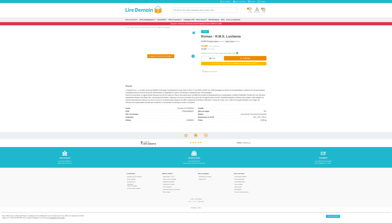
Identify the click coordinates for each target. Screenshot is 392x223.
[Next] (193, 56)
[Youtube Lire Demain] (196, 136)
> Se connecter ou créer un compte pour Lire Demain (234, 63)
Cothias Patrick (213, 41)
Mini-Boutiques (214, 19)
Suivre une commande (169, 179)
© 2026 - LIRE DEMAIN (196, 199)
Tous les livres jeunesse (241, 192)
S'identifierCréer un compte (132, 185)
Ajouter (246, 58)
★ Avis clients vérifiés (133, 188)
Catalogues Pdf (189, 19)
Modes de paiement (168, 182)
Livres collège (238, 184)
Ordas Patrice (229, 41)
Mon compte (166, 192)
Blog (222, 19)
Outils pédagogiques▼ (147, 19)
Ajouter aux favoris (210, 71)
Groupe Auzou (131, 182)
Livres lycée (237, 187)
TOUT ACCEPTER (333, 216)
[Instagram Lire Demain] (185, 136)
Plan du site (201, 201)
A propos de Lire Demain (134, 176)
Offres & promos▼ (175, 19)
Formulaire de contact (205, 176)
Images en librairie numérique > (160, 56)
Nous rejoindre (131, 179)
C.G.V (194, 201)
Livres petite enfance (240, 176)
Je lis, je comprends (233, 19)
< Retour (205, 31)
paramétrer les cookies (57, 218)
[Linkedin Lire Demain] (206, 136)
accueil (127, 27)
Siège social (202, 179)
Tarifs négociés (167, 187)
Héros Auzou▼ (201, 19)
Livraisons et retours (169, 184)
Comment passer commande (171, 189)
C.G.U (189, 201)
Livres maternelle (239, 179)
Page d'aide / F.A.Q (168, 176)
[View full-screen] (194, 33)
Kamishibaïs (238, 189)
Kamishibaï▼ (162, 19)
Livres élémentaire (239, 182)
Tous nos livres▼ (131, 19)
